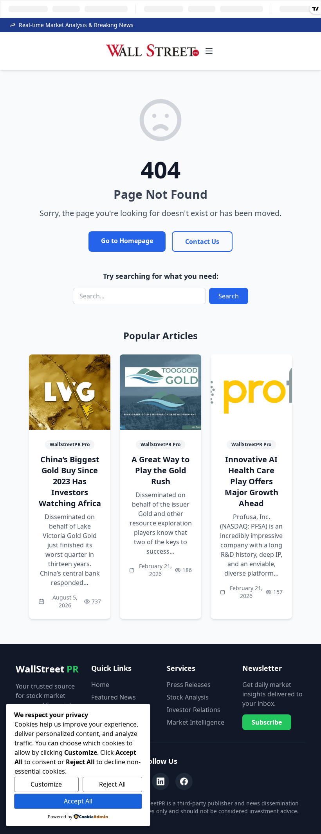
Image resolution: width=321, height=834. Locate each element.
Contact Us (202, 241)
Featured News (113, 697)
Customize (46, 784)
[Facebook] (184, 781)
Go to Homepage (127, 240)
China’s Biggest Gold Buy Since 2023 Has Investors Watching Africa (70, 481)
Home (100, 684)
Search (228, 296)
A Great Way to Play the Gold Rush (160, 470)
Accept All (78, 801)
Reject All (112, 784)
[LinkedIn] (160, 781)
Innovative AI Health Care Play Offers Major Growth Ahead (251, 481)
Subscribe (267, 722)
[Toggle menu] (209, 51)
